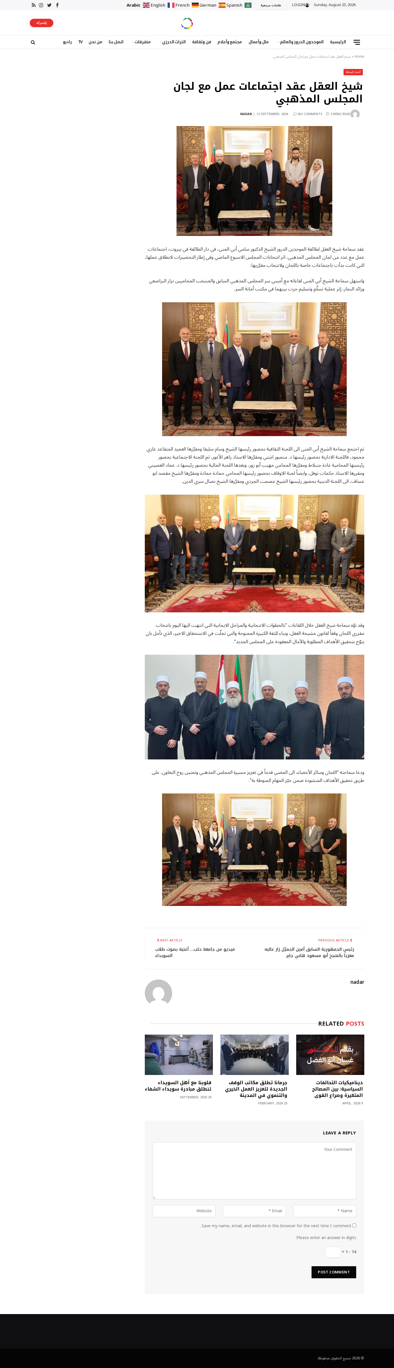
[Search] (32, 42)
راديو (67, 42)
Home (359, 56)
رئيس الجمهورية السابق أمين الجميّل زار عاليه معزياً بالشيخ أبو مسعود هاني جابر (309, 952)
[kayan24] (187, 22)
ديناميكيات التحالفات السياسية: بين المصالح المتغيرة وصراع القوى (337, 1089)
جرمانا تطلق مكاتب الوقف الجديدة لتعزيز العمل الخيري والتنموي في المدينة (256, 1089)
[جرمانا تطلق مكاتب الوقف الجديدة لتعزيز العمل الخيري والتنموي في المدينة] (254, 1055)
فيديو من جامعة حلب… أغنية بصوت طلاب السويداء (195, 952)
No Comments (310, 114)
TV (80, 42)
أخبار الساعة (353, 72)
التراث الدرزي (174, 42)
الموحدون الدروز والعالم (302, 42)
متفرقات (143, 42)
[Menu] (357, 42)
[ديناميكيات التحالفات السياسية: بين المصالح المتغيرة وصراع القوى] (330, 1055)
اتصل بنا (116, 42)
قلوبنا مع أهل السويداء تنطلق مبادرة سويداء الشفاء (178, 1086)
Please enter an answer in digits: (326, 1238)
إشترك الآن (41, 23)
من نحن (95, 42)
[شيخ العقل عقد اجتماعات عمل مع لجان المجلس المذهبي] (254, 181)
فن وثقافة (201, 42)
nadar (246, 114)
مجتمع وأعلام (229, 42)
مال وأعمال (259, 42)
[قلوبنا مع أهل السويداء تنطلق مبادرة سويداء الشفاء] (179, 1055)
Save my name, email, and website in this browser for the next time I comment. (276, 1226)
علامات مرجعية (271, 5)
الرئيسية (338, 42)
